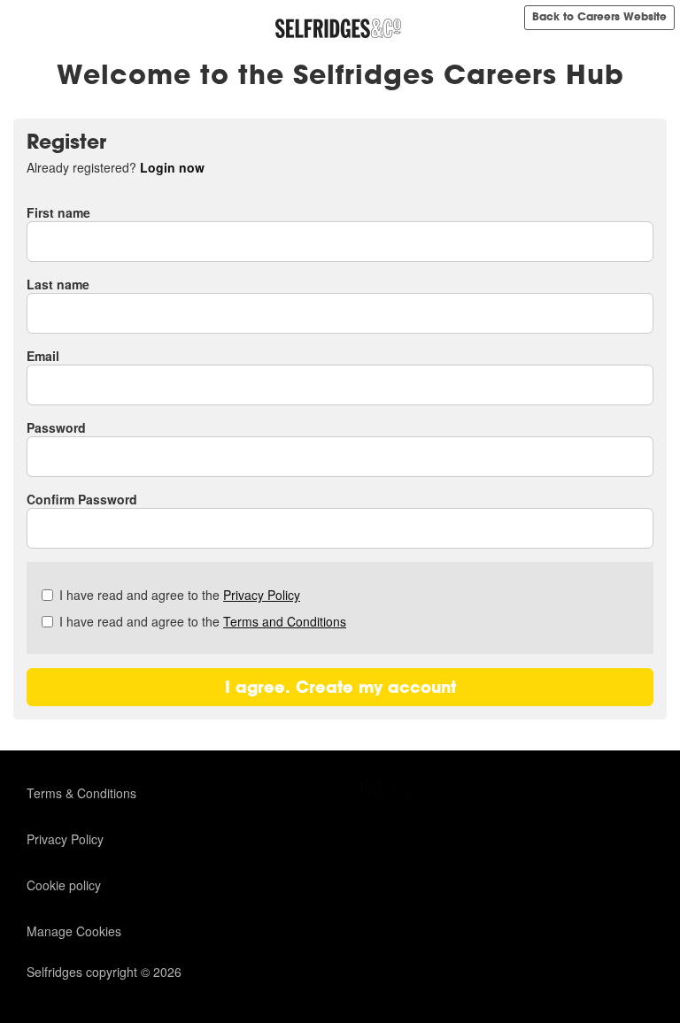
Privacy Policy (261, 595)
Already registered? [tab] (116, 167)
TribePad (397, 792)
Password (56, 427)
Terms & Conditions (81, 793)
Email (43, 356)
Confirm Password (82, 499)
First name (58, 212)
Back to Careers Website (599, 17)
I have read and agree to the (179, 595)
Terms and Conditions (284, 621)
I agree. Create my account (340, 687)
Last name (58, 284)
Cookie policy (64, 885)
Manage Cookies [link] (74, 931)
